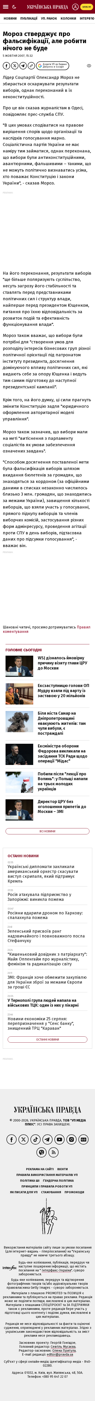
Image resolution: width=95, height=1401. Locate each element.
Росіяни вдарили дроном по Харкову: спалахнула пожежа (45, 915)
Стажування (51, 1192)
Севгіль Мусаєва (63, 1347)
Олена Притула (64, 1351)
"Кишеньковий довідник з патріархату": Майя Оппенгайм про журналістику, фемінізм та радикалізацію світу (47, 959)
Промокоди (74, 1192)
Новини (10, 19)
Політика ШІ (29, 1180)
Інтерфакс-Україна (56, 1270)
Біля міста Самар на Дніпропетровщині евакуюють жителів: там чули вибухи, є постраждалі (62, 723)
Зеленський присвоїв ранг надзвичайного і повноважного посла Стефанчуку (46, 936)
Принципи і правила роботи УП (46, 1186)
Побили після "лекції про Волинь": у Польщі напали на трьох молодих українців (63, 781)
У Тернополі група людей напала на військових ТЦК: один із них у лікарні (43, 1003)
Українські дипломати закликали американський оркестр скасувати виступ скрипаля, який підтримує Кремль (43, 873)
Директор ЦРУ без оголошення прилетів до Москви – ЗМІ (62, 806)
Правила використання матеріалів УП (47, 1175)
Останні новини (23, 856)
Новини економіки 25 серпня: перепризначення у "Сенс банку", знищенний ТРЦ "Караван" (41, 1023)
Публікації (28, 19)
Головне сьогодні (24, 650)
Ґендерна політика (58, 1180)
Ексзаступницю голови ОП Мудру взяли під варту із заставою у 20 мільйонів (63, 690)
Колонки (68, 19)
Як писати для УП (24, 1192)
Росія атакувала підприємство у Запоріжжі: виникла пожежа (39, 897)
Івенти (62, 1169)
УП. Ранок (49, 19)
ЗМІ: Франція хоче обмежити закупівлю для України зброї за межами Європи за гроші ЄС (47, 982)
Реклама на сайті (40, 1169)
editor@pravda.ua (60, 1354)
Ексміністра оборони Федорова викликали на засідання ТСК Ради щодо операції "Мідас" (62, 754)
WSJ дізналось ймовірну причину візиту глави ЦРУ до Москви (62, 662)
